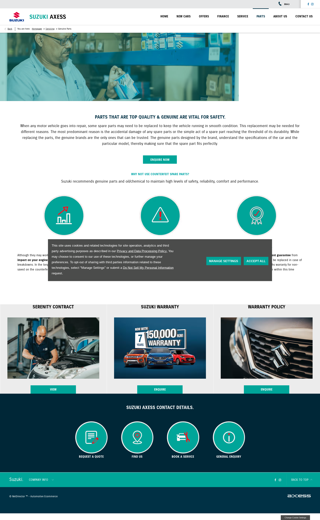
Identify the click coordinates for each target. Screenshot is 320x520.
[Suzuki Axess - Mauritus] (47, 17)
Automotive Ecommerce (44, 496)
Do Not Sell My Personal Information (148, 267)
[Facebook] (308, 4)
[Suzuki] (16, 17)
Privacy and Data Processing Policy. (142, 251)
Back (10, 29)
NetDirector (19, 496)
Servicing (50, 29)
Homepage (37, 29)
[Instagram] (312, 4)
